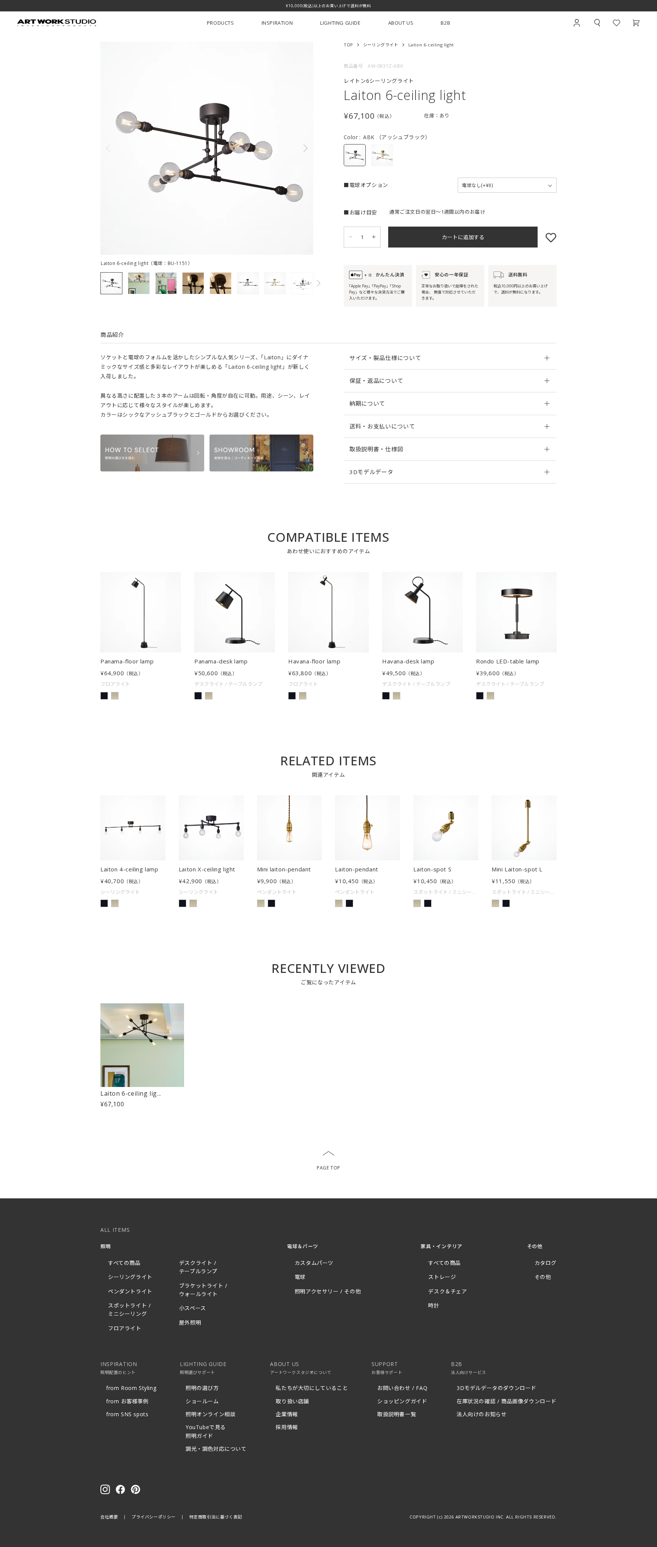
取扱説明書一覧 (396, 1414)
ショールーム (202, 1401)
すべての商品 (124, 1262)
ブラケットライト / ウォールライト (203, 1290)
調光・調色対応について (216, 1448)
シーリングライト (380, 45)
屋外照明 (190, 1322)
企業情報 (287, 1414)
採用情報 (287, 1427)
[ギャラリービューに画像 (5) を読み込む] (220, 283)
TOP (348, 45)
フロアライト (124, 1328)
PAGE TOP (328, 1168)
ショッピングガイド (402, 1401)
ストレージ (442, 1276)
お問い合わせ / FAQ (402, 1388)
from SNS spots (127, 1414)
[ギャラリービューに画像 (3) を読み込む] (166, 283)
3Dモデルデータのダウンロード (496, 1388)
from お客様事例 (127, 1401)
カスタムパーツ (314, 1262)
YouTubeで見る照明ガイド (206, 1431)
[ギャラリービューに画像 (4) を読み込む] (193, 283)
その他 (543, 1276)
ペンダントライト (130, 1291)
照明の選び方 (202, 1388)
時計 (433, 1305)
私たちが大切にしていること (312, 1388)
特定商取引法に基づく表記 (215, 1517)
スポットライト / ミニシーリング (129, 1309)
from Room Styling (131, 1388)
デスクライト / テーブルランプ (198, 1267)
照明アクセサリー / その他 (328, 1291)
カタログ (546, 1262)
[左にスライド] (153, 148)
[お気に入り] (547, 237)
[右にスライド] (260, 148)
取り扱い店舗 (292, 1401)
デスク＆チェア (447, 1291)
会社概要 (109, 1517)
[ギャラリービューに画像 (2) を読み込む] (139, 283)
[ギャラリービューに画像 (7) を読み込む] (275, 283)
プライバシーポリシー (154, 1517)
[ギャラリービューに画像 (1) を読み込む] (111, 283)
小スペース (192, 1308)
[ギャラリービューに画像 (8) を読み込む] (302, 283)
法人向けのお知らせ (481, 1414)
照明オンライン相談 (210, 1414)
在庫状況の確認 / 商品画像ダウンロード (507, 1401)
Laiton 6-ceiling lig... (130, 1093)
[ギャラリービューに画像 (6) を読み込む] (248, 283)
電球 (300, 1276)
